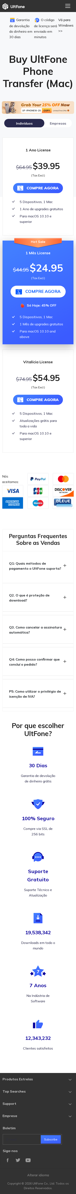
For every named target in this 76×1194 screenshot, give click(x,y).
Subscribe (50, 1139)
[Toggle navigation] (67, 6)
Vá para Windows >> (65, 25)
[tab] (24, 123)
